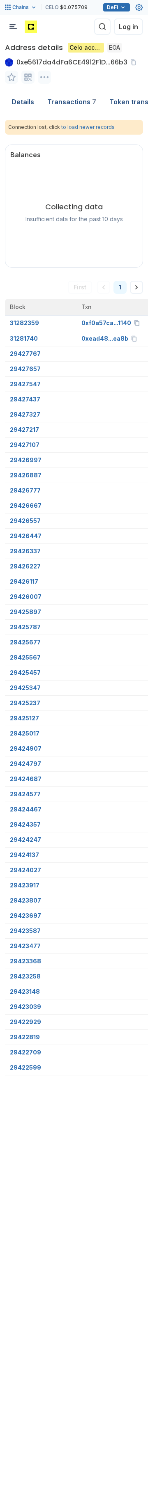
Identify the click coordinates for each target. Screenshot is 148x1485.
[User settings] (139, 7)
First (80, 287)
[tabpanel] (74, 597)
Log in (128, 27)
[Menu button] (13, 26)
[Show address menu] (44, 77)
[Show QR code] (28, 77)
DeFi (112, 7)
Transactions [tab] (71, 102)
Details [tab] (23, 102)
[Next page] (136, 287)
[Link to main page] (31, 27)
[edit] (11, 77)
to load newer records (88, 127)
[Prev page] (103, 287)
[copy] (135, 62)
